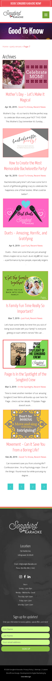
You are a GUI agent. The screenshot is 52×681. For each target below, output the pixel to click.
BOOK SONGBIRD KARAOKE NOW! (26, 3)
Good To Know (25, 107)
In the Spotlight (25, 386)
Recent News (39, 107)
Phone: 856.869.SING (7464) (25, 568)
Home (5, 46)
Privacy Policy (28, 670)
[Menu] (45, 14)
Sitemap (38, 670)
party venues (16, 46)
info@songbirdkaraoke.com (28, 564)
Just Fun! (25, 245)
